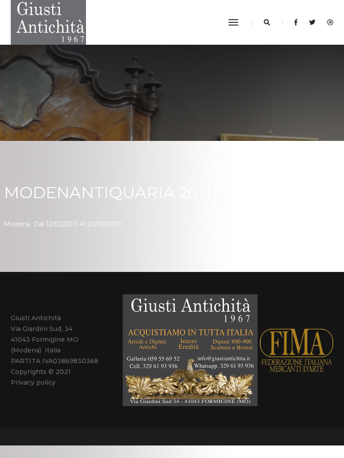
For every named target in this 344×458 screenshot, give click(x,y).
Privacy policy (33, 382)
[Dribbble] (327, 22)
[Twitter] (312, 22)
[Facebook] (295, 22)
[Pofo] (48, 22)
